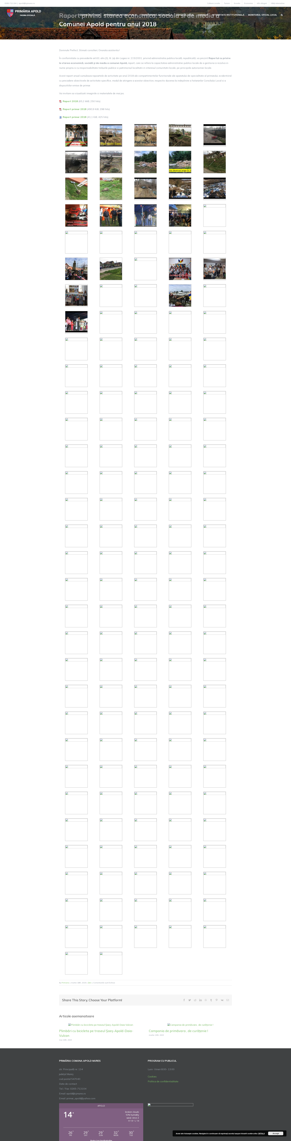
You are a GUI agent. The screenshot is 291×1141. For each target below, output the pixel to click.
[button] (282, 14)
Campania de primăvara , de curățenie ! (178, 1031)
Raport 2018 (70, 101)
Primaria (65, 983)
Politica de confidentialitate (163, 1081)
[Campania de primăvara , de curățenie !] (190, 1024)
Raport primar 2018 (74, 109)
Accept (276, 1133)
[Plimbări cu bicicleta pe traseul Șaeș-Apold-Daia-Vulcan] (100, 1024)
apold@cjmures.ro (27, 3)
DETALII (261, 1133)
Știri (89, 983)
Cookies (152, 1076)
